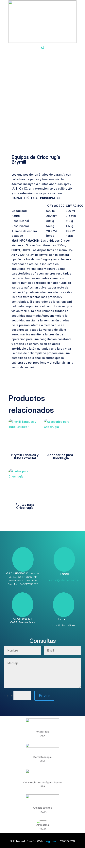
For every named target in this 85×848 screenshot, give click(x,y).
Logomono (52, 841)
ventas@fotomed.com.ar (64, 580)
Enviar (44, 695)
